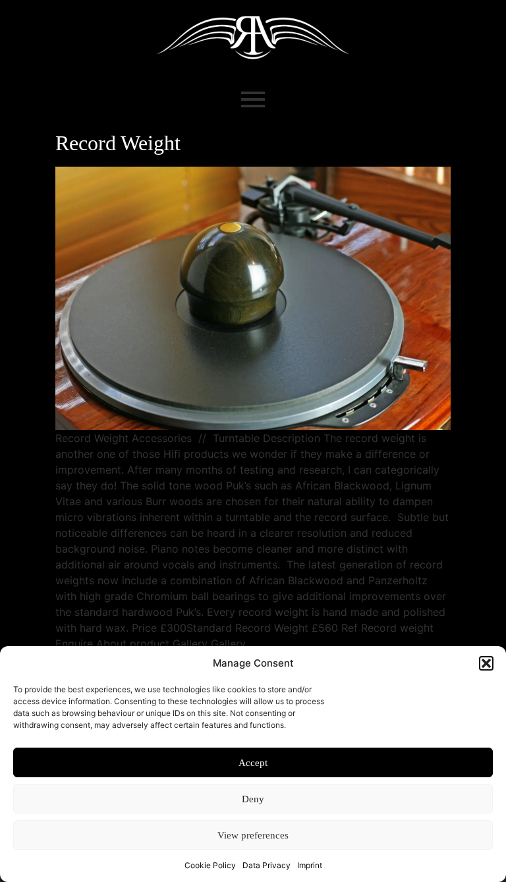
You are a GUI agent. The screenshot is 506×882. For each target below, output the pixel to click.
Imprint (309, 865)
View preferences (253, 835)
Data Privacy (266, 865)
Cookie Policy (210, 865)
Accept (253, 763)
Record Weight (118, 143)
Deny (253, 799)
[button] (486, 663)
